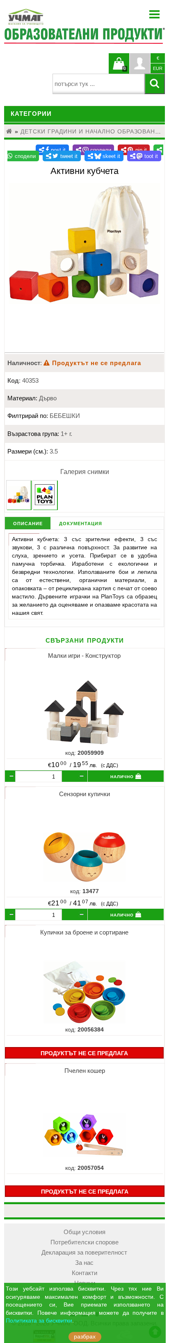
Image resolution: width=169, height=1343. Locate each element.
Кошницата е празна (119, 68)
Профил (140, 63)
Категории (31, 114)
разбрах (85, 1337)
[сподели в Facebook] (52, 149)
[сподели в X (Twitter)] (62, 156)
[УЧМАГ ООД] (51, 16)
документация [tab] (80, 522)
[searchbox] (99, 84)
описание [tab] (28, 522)
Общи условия (84, 1232)
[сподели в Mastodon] (144, 156)
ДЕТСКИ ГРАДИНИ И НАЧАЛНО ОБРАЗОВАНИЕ (92, 131)
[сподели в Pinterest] (134, 149)
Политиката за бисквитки (39, 1321)
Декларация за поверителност (84, 1252)
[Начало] (9, 131)
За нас (84, 1262)
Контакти (84, 1273)
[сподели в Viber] (93, 149)
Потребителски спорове (84, 1242)
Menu (154, 14)
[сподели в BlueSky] (103, 156)
